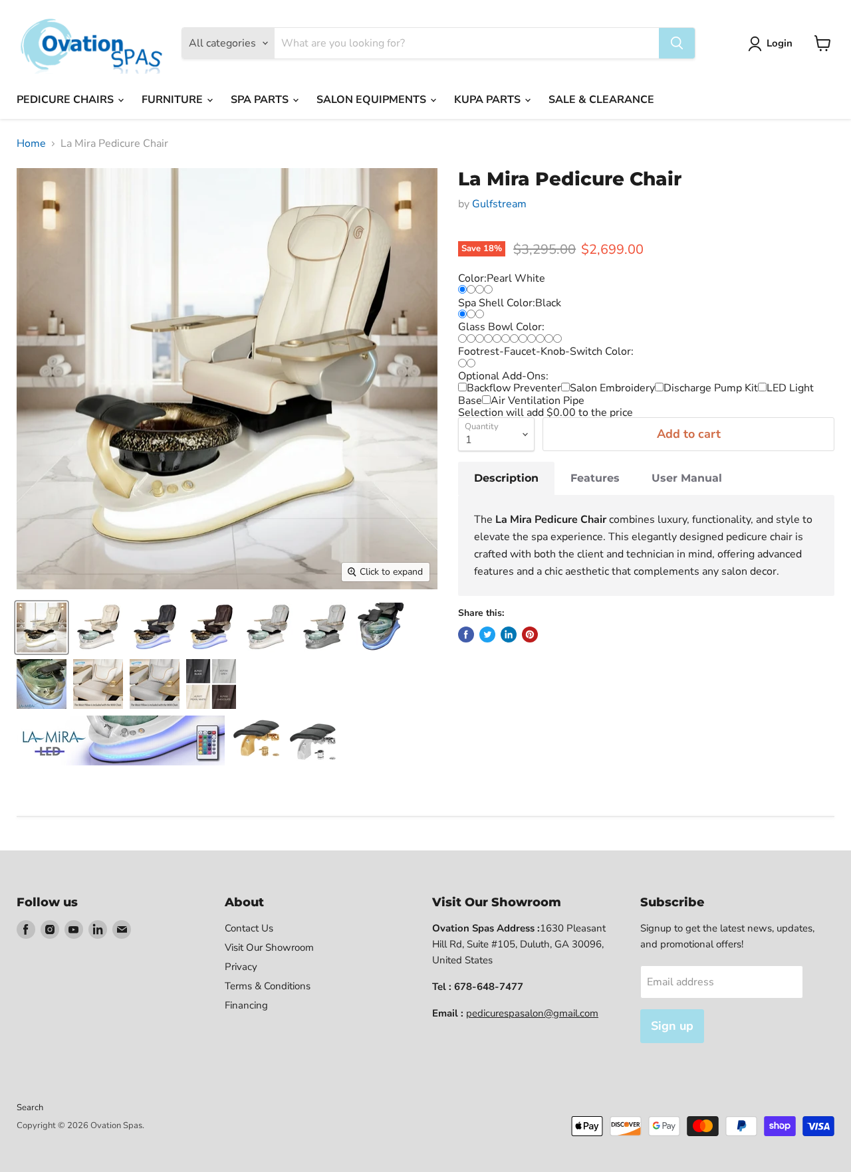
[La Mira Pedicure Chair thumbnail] (98, 627)
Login (779, 43)
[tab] (506, 478)
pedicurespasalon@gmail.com (532, 1013)
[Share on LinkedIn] (509, 634)
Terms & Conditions (267, 986)
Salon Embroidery (612, 388)
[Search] (677, 43)
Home (31, 143)
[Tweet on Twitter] (487, 634)
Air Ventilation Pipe (537, 400)
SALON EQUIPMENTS (372, 99)
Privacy (241, 966)
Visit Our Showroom (269, 947)
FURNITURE (173, 99)
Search (30, 1108)
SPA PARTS (261, 99)
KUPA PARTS (488, 99)
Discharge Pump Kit (711, 388)
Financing (246, 1005)
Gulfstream (499, 204)
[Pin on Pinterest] (530, 634)
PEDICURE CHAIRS (66, 99)
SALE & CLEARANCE (601, 99)
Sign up (672, 1026)
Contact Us (249, 928)
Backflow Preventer (514, 388)
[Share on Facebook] (466, 634)
